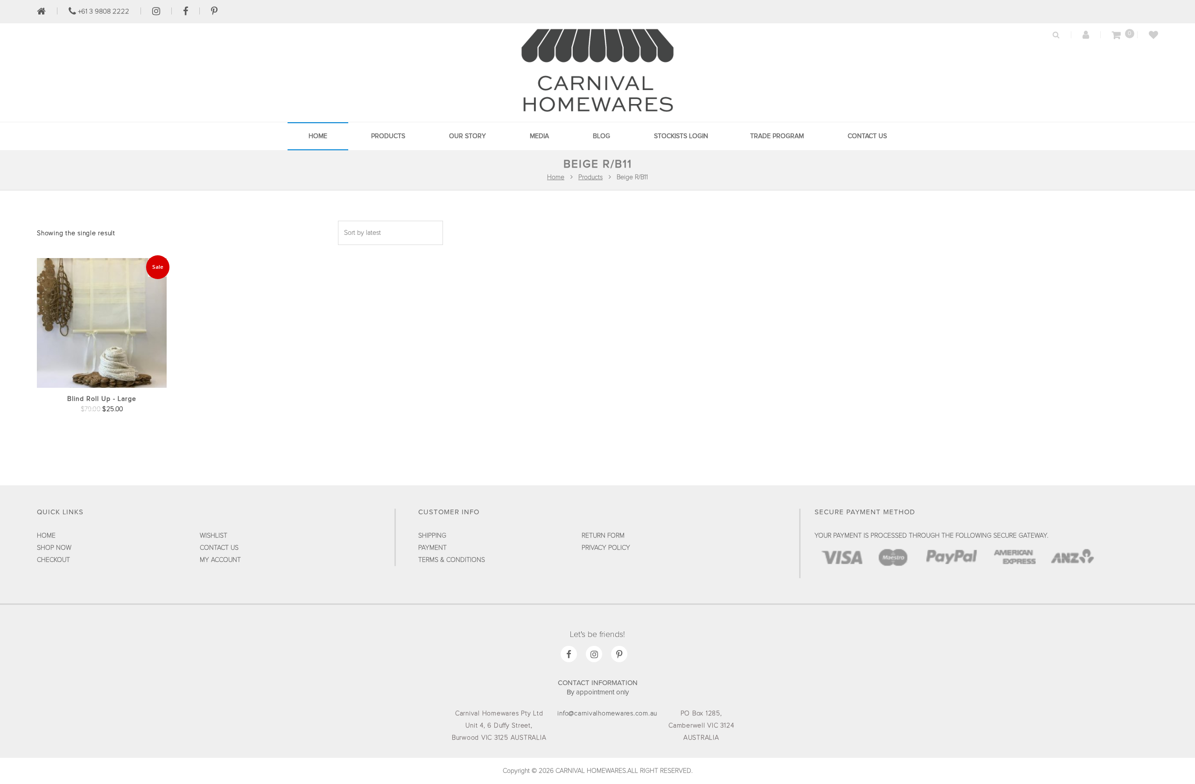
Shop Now (54, 548)
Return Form (603, 535)
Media (539, 136)
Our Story (467, 136)
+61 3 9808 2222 (102, 11)
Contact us (867, 136)
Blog (601, 136)
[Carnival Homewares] (597, 114)
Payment (432, 548)
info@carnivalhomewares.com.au (607, 713)
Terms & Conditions (451, 560)
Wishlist (213, 535)
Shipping (432, 535)
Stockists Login (681, 136)
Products (388, 136)
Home (318, 136)
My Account (220, 560)
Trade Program (777, 136)
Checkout (53, 560)
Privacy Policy (606, 548)
